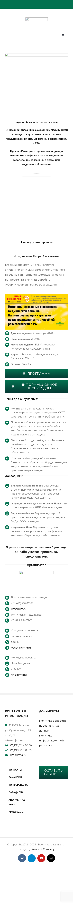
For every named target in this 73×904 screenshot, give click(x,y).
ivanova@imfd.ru (21, 647)
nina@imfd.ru (19, 674)
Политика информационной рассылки (51, 740)
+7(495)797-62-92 (21, 745)
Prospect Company (42, 849)
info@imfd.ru (18, 608)
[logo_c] (36, 18)
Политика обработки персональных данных (53, 725)
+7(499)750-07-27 (21, 750)
